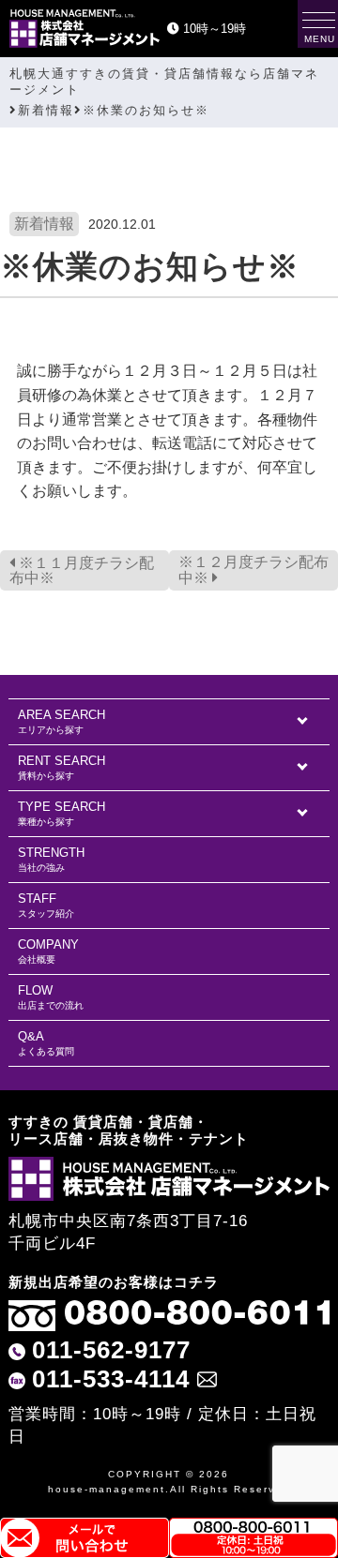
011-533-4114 (111, 1379)
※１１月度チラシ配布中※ (81, 570)
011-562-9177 (111, 1350)
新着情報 (44, 224)
